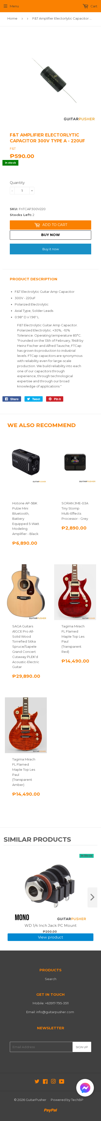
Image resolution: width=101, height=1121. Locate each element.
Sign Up (82, 1047)
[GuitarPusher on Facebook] (45, 1082)
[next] (92, 897)
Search (50, 979)
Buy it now (50, 249)
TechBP (77, 1100)
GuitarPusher (36, 1100)
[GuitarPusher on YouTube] (61, 1082)
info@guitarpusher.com (55, 1012)
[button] (85, 1089)
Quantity (17, 183)
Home (12, 18)
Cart (93, 6)
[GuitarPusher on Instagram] (53, 1082)
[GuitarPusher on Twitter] (37, 1082)
